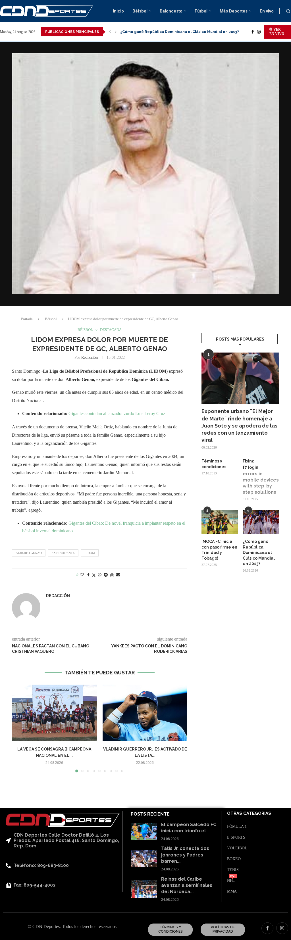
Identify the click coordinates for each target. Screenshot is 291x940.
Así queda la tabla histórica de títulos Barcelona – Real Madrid (179, 32)
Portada (27, 319)
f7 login (250, 467)
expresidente (63, 553)
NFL (231, 881)
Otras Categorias (249, 813)
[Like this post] (82, 575)
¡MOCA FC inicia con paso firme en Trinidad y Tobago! (219, 549)
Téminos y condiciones (213, 464)
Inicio (118, 11)
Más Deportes (234, 11)
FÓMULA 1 (237, 827)
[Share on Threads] (112, 575)
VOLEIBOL (237, 848)
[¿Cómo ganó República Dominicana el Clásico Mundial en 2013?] (261, 522)
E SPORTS (236, 837)
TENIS (233, 870)
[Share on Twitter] (94, 575)
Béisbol (139, 11)
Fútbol (201, 11)
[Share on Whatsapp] (99, 575)
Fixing (249, 461)
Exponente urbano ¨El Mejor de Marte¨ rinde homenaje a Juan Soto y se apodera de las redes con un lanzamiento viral (239, 425)
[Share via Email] (118, 575)
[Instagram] (259, 32)
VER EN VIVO (276, 32)
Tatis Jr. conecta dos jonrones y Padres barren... (185, 855)
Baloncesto (171, 11)
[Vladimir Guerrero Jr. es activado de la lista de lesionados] (145, 713)
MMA (232, 891)
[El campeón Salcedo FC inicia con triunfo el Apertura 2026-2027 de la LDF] (144, 831)
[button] (110, 31)
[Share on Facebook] (88, 575)
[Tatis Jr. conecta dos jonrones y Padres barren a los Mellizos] (144, 858)
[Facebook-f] (267, 928)
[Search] (288, 11)
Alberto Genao (29, 553)
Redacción (89, 357)
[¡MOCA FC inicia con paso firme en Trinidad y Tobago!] (219, 522)
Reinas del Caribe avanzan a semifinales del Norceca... (186, 885)
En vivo (267, 11)
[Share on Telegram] (106, 575)
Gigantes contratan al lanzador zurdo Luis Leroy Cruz (116, 413)
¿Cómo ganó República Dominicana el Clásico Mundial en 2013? (259, 552)
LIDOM (89, 553)
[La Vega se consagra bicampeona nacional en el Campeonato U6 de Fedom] (54, 713)
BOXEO (234, 859)
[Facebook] (252, 32)
